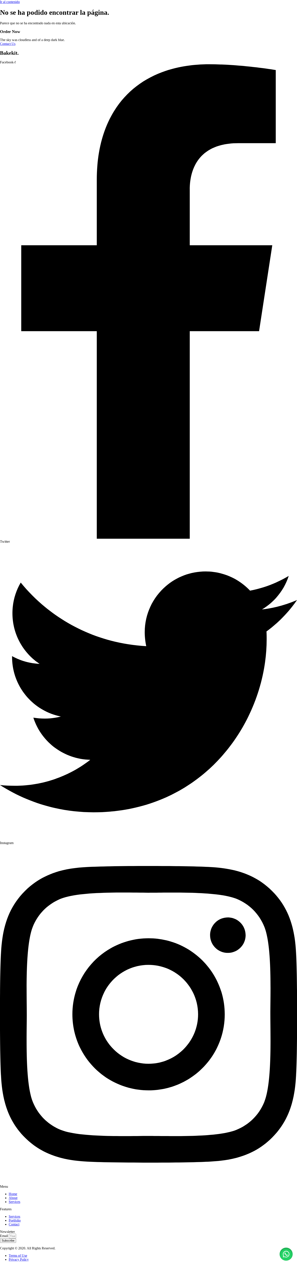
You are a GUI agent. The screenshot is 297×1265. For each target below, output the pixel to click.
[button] (286, 1254)
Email (4, 1236)
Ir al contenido (10, 2)
